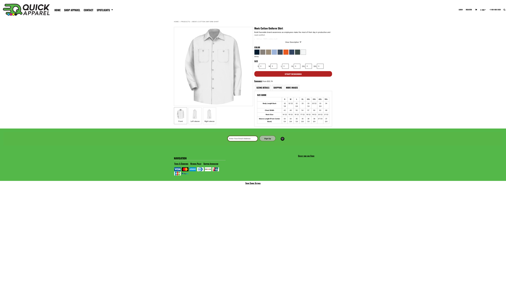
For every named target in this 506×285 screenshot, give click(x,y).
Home (176, 22)
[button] (105, 10)
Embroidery (258, 81)
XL (292, 66)
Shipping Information (210, 163)
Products (185, 22)
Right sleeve (210, 121)
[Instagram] (282, 139)
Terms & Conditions (181, 163)
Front (180, 121)
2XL (303, 66)
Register (469, 9)
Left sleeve (195, 121)
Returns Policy (195, 163)
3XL (315, 66)
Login (461, 9)
